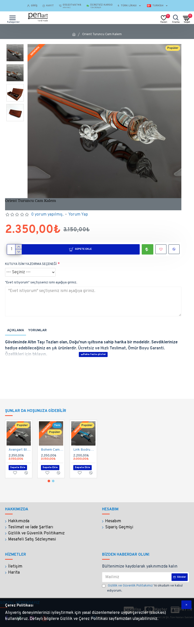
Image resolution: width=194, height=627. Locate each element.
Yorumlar (37, 330)
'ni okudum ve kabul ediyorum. (145, 588)
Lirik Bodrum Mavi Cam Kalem (84, 450)
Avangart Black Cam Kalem (20, 450)
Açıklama (15, 330)
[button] (49, 481)
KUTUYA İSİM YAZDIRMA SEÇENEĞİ (31, 264)
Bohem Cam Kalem (52, 450)
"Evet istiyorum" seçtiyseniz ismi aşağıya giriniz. (41, 283)
